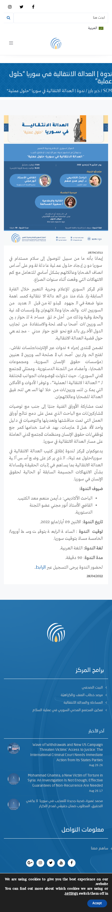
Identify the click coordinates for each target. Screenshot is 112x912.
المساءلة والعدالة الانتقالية (83, 702)
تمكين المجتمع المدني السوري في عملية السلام (68, 710)
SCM (107, 91)
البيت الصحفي (92, 687)
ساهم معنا (99, 848)
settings (71, 893)
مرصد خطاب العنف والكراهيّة (82, 695)
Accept (97, 903)
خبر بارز (94, 91)
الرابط (40, 567)
